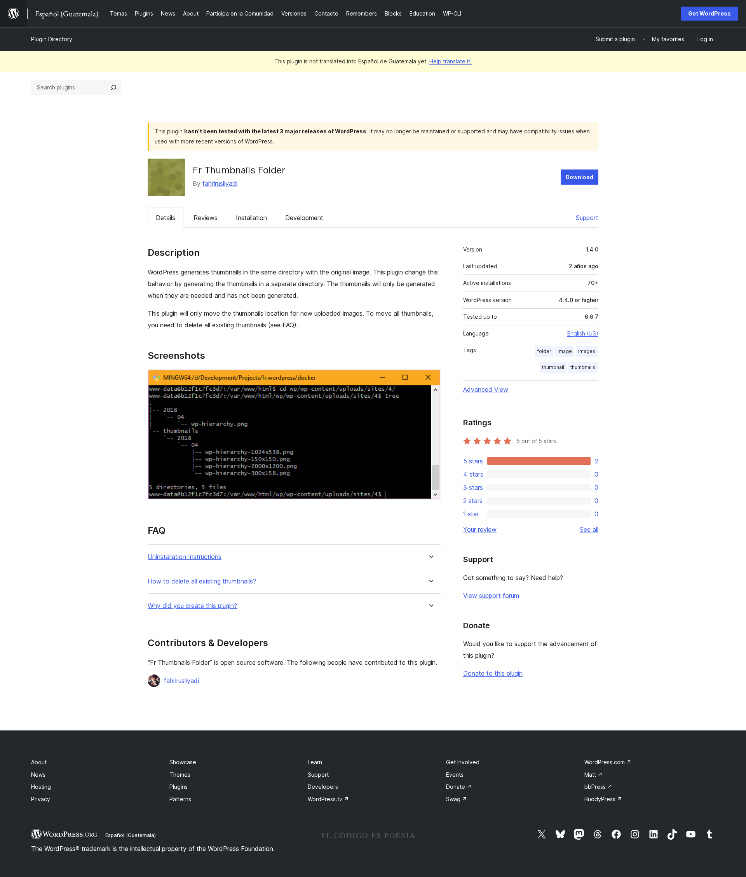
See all (589, 529)
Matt (593, 774)
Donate (459, 786)
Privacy (40, 799)
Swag (456, 799)
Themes (179, 774)
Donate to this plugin (493, 673)
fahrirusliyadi (219, 183)
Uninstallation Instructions (184, 557)
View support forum (491, 595)
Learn (315, 762)
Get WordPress (709, 13)
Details (165, 218)
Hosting (41, 786)
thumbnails (582, 367)
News (38, 774)
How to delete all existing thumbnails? (202, 581)
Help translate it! (450, 61)
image (565, 351)
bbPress (598, 786)
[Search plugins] (113, 87)
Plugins (178, 786)
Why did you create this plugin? (192, 606)
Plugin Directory (51, 39)
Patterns (180, 799)
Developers (323, 786)
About (39, 762)
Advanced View (485, 389)
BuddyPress (603, 799)
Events (455, 774)
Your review (480, 529)
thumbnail (553, 367)
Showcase (182, 762)
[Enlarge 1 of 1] (430, 380)
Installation (251, 218)
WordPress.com (607, 762)
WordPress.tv (328, 799)
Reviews (205, 218)
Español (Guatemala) (130, 835)
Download (579, 177)
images (586, 351)
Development (304, 218)
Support (587, 218)
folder (544, 351)
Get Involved (462, 762)
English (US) (582, 333)
